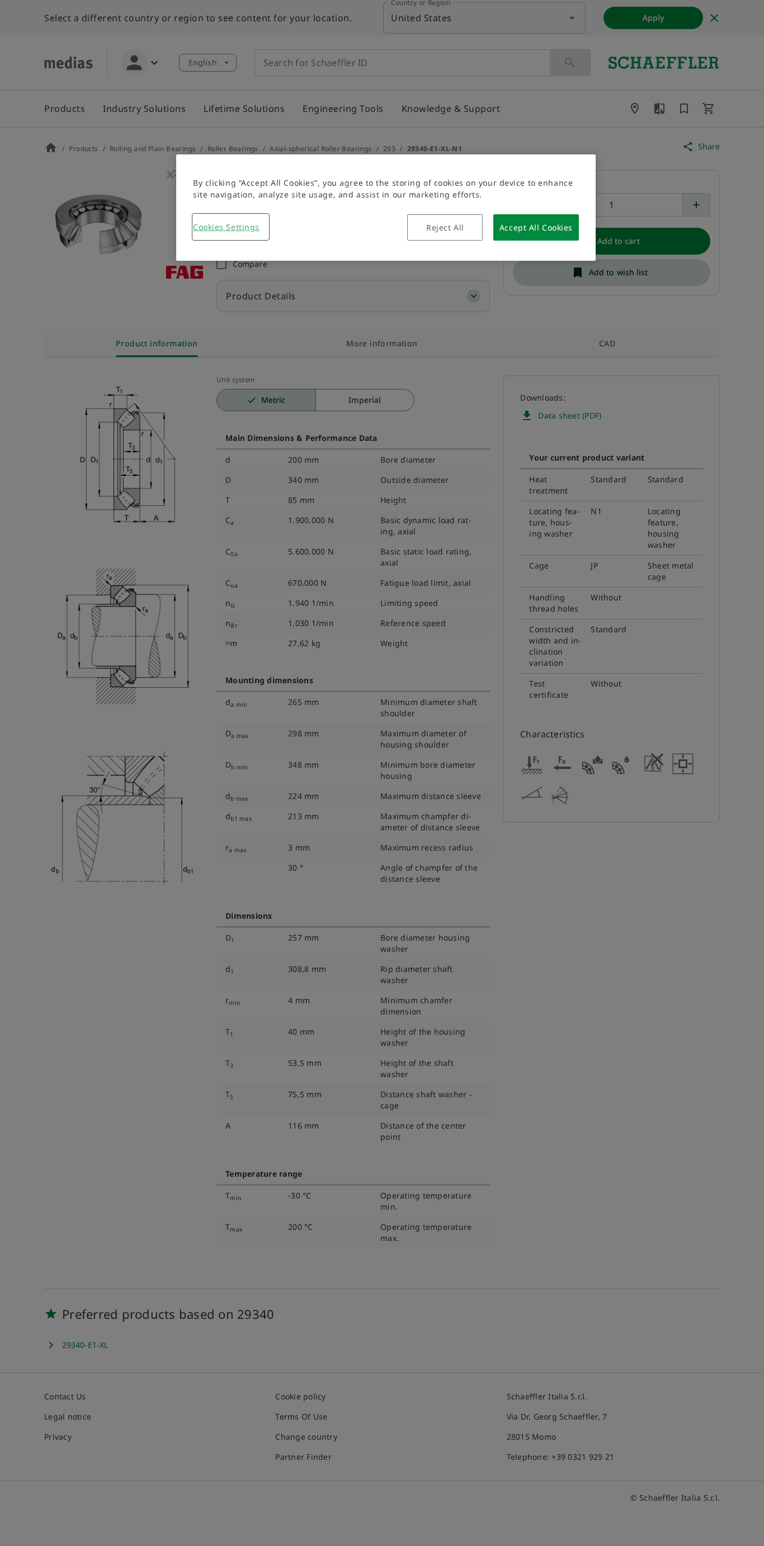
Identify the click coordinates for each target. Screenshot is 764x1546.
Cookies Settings (226, 227)
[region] (386, 207)
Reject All (445, 227)
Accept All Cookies (536, 227)
